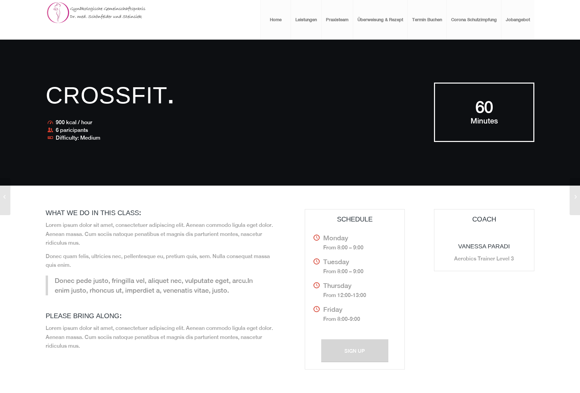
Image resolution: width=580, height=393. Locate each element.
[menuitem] (275, 20)
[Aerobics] (5, 196)
